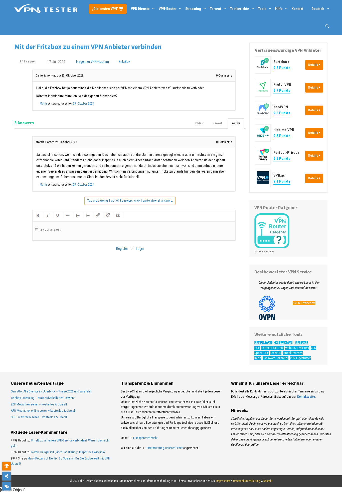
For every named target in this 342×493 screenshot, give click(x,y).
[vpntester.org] (45, 9)
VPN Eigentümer (300, 358)
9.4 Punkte (281, 181)
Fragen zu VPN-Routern (92, 62)
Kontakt (297, 9)
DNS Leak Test (283, 342)
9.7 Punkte (281, 90)
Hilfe (279, 9)
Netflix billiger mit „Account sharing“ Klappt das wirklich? (68, 452)
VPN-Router (168, 9)
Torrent (215, 9)
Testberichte (239, 9)
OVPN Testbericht (304, 303)
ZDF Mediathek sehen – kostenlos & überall (39, 404)
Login (140, 249)
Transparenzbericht (145, 438)
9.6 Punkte (281, 113)
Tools (262, 9)
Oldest (199, 123)
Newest (217, 123)
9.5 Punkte (281, 136)
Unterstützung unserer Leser (164, 448)
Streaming (193, 9)
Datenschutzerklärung (246, 481)
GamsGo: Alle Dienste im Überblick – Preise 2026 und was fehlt (51, 391)
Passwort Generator (275, 358)
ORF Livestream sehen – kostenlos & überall (39, 417)
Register (122, 249)
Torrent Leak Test (272, 348)
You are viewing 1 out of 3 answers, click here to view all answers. (130, 200)
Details (313, 65)
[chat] (6, 486)
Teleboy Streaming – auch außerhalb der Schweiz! (43, 398)
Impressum (223, 481)
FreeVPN (275, 353)
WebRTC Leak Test (297, 348)
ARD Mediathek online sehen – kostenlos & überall (43, 410)
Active (236, 123)
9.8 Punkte (281, 68)
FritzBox (124, 62)
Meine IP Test (263, 342)
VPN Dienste (140, 9)
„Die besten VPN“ (105, 9)
